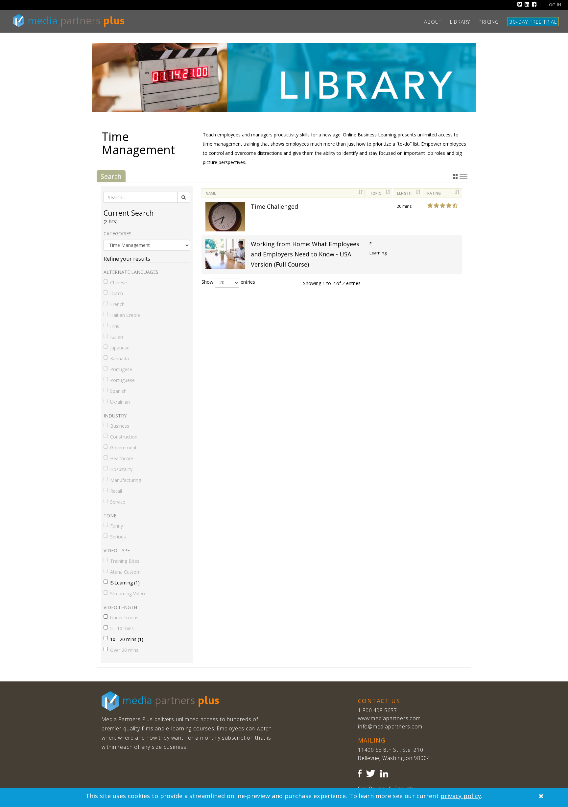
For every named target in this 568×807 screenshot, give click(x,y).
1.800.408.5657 (377, 710)
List (463, 176)
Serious (118, 537)
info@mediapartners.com (390, 726)
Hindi (115, 326)
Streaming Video (127, 593)
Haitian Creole (125, 315)
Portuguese (122, 380)
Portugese (121, 369)
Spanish (118, 391)
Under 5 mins (124, 617)
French (117, 304)
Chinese (118, 282)
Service (117, 502)
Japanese (120, 347)
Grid (455, 176)
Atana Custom (125, 572)
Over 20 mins (124, 650)
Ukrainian (120, 402)
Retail (116, 491)
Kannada (119, 358)
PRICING (491, 21)
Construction (123, 437)
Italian (116, 337)
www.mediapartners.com (389, 718)
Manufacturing (125, 480)
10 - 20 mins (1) (126, 639)
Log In (554, 5)
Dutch (116, 293)
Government (123, 447)
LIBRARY (462, 21)
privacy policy (460, 796)
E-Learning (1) (125, 583)
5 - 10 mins (122, 628)
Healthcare (121, 458)
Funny (116, 526)
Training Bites (124, 561)
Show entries (228, 282)
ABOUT (435, 21)
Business (119, 426)
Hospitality (121, 469)
